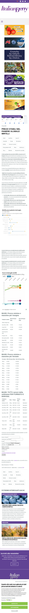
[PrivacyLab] (9, 600)
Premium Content (12, 144)
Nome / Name (5, 437)
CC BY (23, 467)
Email (3, 441)
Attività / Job (4, 444)
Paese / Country (5, 446)
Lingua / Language (6, 443)
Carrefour (10, 138)
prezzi (15, 460)
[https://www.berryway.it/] (14, 81)
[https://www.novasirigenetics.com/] (14, 31)
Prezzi (19, 116)
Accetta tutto (14, 603)
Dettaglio (10, 116)
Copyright (5, 141)
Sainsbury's (21, 147)
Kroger (11, 141)
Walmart (10, 150)
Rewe (15, 147)
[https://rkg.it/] (14, 56)
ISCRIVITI (14, 564)
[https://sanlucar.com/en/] (14, 93)
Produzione (4, 449)
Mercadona (18, 141)
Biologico (4, 116)
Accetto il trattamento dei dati (8, 453)
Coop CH (17, 138)
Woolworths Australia (19, 150)
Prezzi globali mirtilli (7, 147)
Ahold (4, 138)
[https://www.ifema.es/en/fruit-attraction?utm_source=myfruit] (14, 106)
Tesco (4, 150)
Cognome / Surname (6, 439)
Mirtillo (4, 144)
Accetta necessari (14, 607)
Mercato (15, 116)
